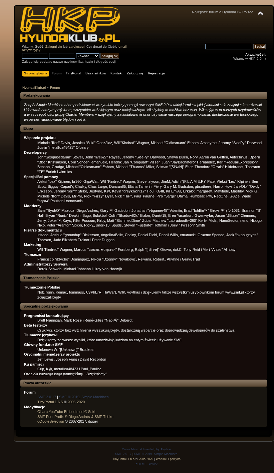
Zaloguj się (53, 46)
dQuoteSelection (50, 421)
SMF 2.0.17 (46, 397)
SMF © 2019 (69, 397)
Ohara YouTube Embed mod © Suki (66, 412)
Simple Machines (95, 397)
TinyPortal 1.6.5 (50, 402)
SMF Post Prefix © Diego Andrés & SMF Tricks (75, 417)
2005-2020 (76, 402)
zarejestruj (76, 46)
